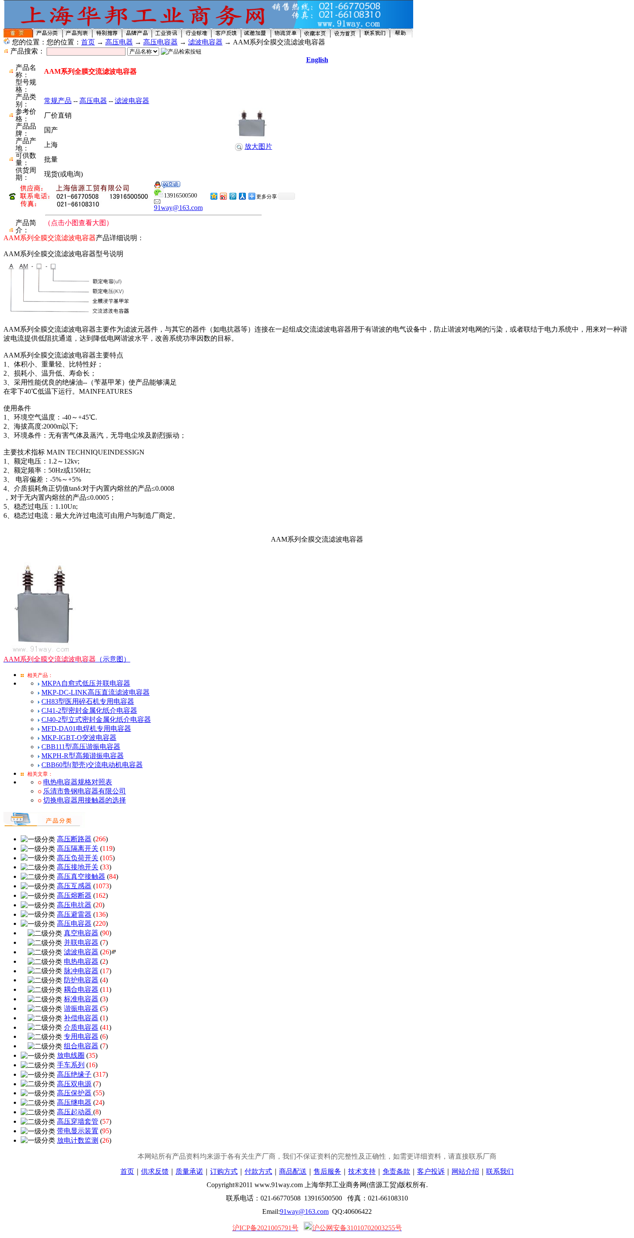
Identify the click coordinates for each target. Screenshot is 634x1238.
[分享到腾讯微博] (232, 196)
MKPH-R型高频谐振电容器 (82, 755)
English (317, 59)
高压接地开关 (77, 867)
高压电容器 (160, 42)
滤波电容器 (205, 42)
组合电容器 (81, 1046)
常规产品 (58, 100)
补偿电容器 (81, 1018)
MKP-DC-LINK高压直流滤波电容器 (95, 692)
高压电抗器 (74, 905)
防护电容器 (81, 980)
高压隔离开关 (77, 848)
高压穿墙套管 (77, 1121)
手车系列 (71, 1065)
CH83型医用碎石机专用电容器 (87, 701)
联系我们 (500, 1171)
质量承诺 (189, 1171)
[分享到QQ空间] (213, 196)
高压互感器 (74, 886)
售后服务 (327, 1171)
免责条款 (396, 1171)
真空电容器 (81, 933)
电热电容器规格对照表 (77, 782)
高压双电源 (74, 1084)
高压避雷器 (74, 914)
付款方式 (258, 1171)
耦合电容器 (81, 989)
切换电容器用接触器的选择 (84, 800)
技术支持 (362, 1171)
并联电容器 (81, 942)
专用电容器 (81, 1036)
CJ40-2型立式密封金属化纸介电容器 (96, 719)
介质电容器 (81, 1027)
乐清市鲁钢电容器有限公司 (84, 791)
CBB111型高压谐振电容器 (80, 746)
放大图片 (258, 146)
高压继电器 (74, 1102)
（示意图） (66, 659)
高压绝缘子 (74, 1074)
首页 (88, 42)
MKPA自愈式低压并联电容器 (85, 683)
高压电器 (119, 42)
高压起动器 (75, 1112)
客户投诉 (431, 1171)
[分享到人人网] (242, 196)
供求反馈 (155, 1171)
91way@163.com (178, 207)
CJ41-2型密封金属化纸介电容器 (89, 710)
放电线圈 (71, 1055)
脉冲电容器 (81, 971)
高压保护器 (74, 1093)
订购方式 (224, 1171)
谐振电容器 (81, 1008)
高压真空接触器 (81, 876)
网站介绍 (465, 1171)
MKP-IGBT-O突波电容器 (78, 737)
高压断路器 (74, 839)
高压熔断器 (74, 895)
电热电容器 (81, 961)
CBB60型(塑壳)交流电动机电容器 (92, 764)
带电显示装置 (77, 1131)
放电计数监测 (77, 1140)
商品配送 (293, 1171)
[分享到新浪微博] (223, 196)
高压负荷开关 (77, 858)
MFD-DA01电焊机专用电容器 (86, 728)
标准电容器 (81, 999)
